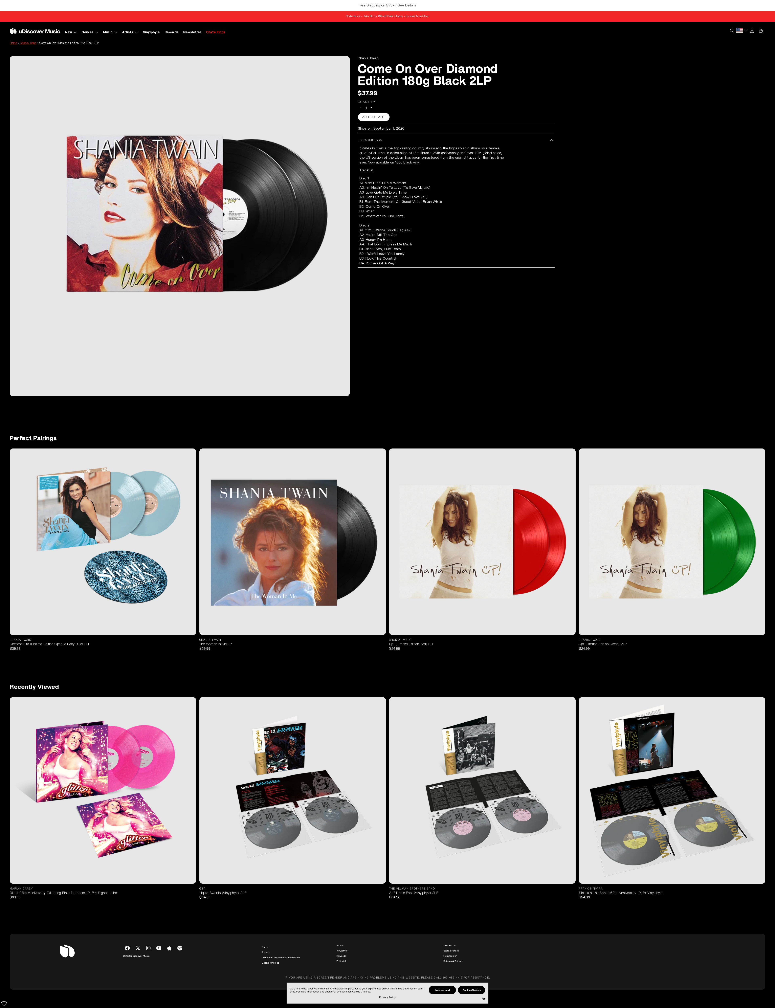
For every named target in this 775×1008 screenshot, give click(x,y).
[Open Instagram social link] (148, 948)
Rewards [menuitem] (171, 32)
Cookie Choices (270, 963)
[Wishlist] (4, 1003)
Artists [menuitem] (127, 32)
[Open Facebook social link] (127, 948)
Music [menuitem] (107, 32)
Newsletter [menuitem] (192, 32)
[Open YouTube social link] (158, 948)
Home (13, 43)
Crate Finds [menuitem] (215, 32)
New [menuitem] (68, 32)
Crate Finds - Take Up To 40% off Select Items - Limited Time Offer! (387, 16)
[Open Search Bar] (732, 30)
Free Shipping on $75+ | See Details (387, 5)
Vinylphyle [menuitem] (151, 32)
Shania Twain (28, 43)
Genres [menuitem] (87, 32)
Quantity (367, 102)
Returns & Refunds (453, 961)
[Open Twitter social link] (137, 948)
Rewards (341, 956)
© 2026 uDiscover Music (136, 956)
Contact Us (449, 945)
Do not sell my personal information (281, 957)
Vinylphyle (342, 950)
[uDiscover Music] (35, 31)
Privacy (266, 952)
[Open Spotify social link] (179, 948)
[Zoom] (180, 226)
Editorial (341, 961)
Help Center (450, 956)
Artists (340, 945)
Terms (265, 947)
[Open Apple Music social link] (169, 948)
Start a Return (451, 950)
